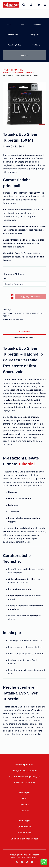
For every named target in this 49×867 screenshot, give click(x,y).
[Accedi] (31, 5)
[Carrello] (39, 5)
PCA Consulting (31, 857)
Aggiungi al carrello (30, 296)
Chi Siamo (36, 45)
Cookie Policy (24, 826)
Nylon (40, 313)
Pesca (6, 316)
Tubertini (18, 319)
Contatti (25, 810)
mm (4, 278)
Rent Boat (37, 24)
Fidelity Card (34, 35)
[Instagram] (22, 862)
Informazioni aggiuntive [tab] (24, 337)
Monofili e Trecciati (25, 313)
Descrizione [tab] (24, 332)
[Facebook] (17, 862)
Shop (9, 24)
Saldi (22, 24)
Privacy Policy (24, 832)
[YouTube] (32, 862)
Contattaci (24, 55)
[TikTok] (27, 862)
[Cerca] (23, 5)
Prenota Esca (13, 35)
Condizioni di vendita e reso (24, 838)
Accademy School (14, 45)
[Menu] (45, 5)
